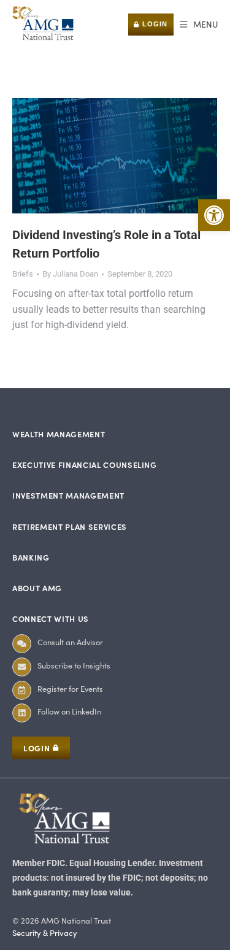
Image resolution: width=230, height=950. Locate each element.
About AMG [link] (37, 588)
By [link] (70, 273)
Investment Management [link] (68, 495)
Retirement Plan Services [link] (69, 526)
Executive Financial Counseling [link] (84, 464)
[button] (199, 25)
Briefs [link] (22, 273)
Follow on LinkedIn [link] (69, 711)
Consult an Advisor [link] (70, 642)
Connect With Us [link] (50, 618)
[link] (214, 215)
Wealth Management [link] (58, 434)
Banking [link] (31, 557)
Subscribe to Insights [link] (73, 665)
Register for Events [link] (70, 688)
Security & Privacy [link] (44, 932)
